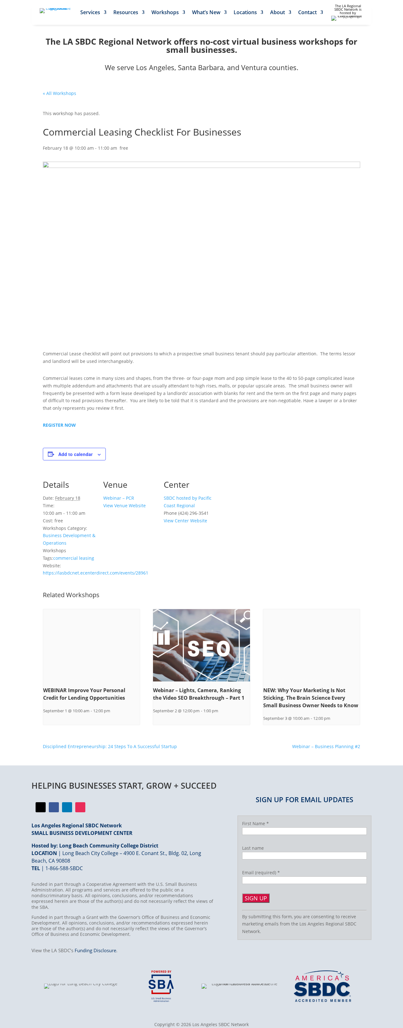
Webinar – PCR (118, 498)
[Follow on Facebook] (41, 807)
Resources (125, 13)
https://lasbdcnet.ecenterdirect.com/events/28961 (95, 573)
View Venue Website (124, 505)
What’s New (206, 13)
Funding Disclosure (95, 950)
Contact (307, 13)
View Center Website (185, 521)
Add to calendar (75, 454)
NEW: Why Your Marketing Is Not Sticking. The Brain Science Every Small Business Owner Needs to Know (310, 698)
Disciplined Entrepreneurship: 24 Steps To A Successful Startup (110, 746)
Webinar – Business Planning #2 (326, 746)
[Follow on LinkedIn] (67, 807)
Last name (253, 848)
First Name (255, 823)
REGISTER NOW (59, 425)
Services (90, 13)
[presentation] (91, 645)
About (277, 13)
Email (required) (261, 872)
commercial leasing (73, 558)
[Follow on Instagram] (80, 807)
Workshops (165, 13)
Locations (245, 13)
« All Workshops (59, 93)
